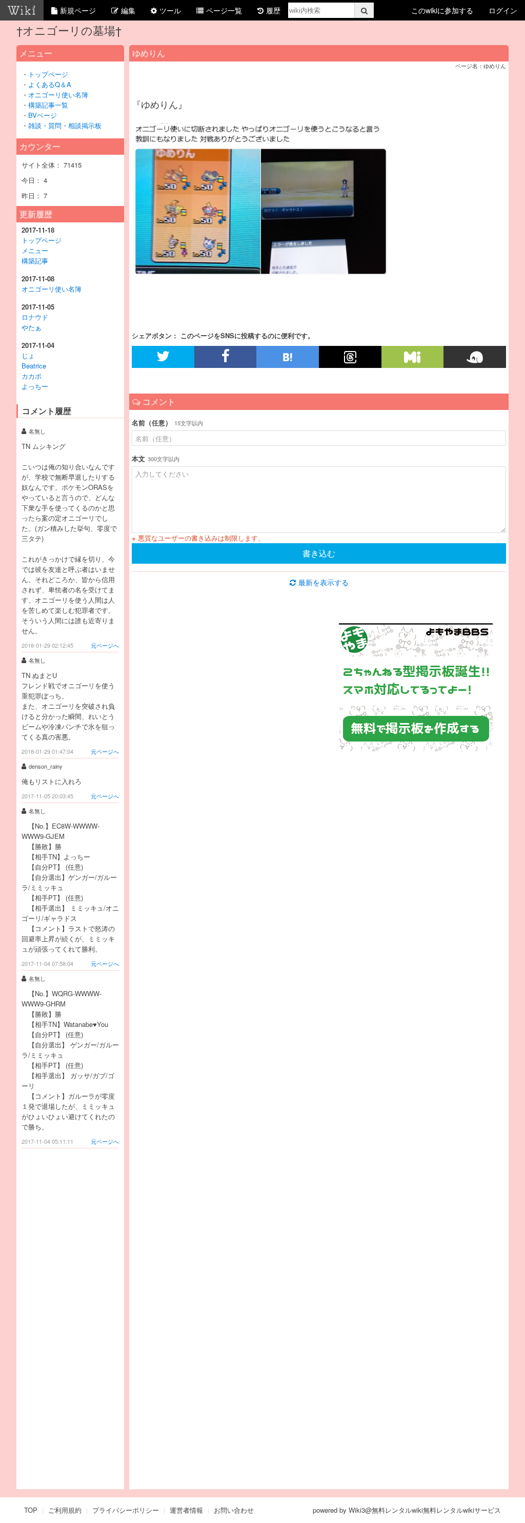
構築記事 (35, 260)
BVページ (42, 115)
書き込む (318, 553)
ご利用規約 (65, 1510)
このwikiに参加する (442, 10)
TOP (30, 1510)
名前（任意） (167, 422)
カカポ (32, 376)
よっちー (35, 386)
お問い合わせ (234, 1510)
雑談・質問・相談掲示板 (65, 125)
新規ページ (78, 10)
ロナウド (35, 317)
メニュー (35, 250)
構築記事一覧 (48, 105)
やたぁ (32, 327)
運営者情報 (186, 1510)
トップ (38, 74)
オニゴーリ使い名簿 (58, 94)
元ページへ (105, 645)
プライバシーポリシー (125, 1510)
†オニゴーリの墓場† (69, 30)
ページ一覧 (224, 10)
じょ (28, 355)
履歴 (273, 10)
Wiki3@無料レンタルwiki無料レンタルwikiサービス (425, 1510)
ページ (58, 74)
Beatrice (34, 366)
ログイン (503, 10)
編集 (128, 10)
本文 (155, 458)
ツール (170, 10)
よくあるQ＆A (53, 84)
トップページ (42, 240)
